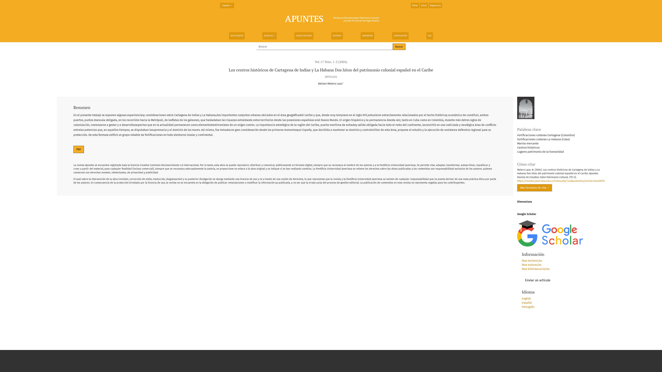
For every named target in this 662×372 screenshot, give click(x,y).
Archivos (337, 36)
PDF (78, 149)
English (526, 298)
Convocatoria (400, 36)
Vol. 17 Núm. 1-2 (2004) (331, 62)
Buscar (399, 46)
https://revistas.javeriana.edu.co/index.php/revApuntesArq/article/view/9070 (561, 181)
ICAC (430, 36)
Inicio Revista (236, 36)
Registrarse (435, 5)
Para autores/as (531, 264)
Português (528, 306)
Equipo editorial (304, 36)
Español (228, 5)
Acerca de (269, 36)
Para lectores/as (532, 260)
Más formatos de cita (533, 187)
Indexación (367, 36)
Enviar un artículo (537, 280)
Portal (415, 5)
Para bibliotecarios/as (536, 269)
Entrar (424, 5)
